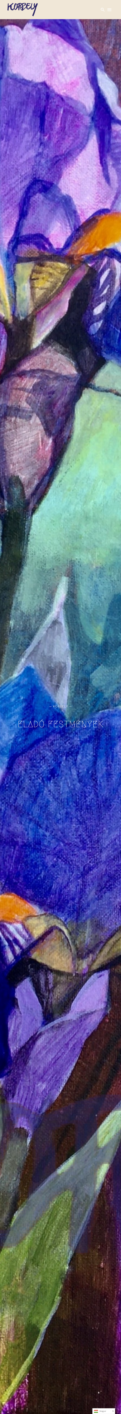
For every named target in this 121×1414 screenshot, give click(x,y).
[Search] (102, 9)
